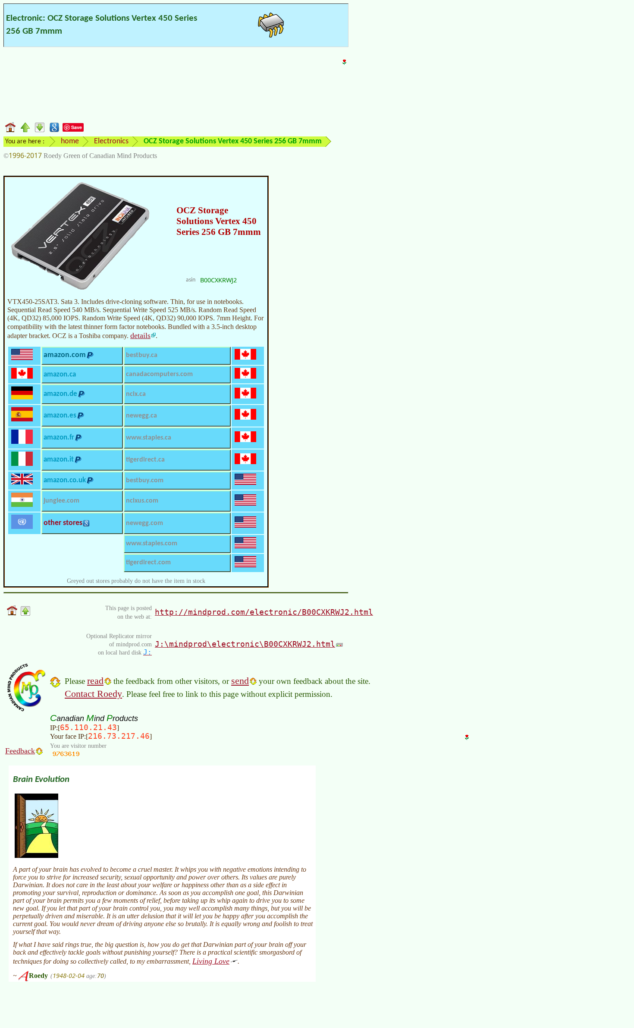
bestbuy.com (144, 480)
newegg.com (144, 523)
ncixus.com (142, 500)
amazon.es (60, 415)
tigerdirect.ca (145, 459)
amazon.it (59, 459)
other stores (63, 523)
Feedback (20, 750)
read (95, 680)
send (240, 680)
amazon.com (65, 355)
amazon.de (60, 394)
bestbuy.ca (141, 355)
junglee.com (61, 500)
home (70, 141)
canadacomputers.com (159, 374)
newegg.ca (141, 415)
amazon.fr (59, 437)
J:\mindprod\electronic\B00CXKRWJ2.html (245, 643)
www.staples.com (151, 543)
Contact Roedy (93, 693)
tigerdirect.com (148, 562)
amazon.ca (60, 374)
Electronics (111, 141)
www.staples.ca (148, 437)
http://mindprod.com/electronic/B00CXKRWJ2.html (264, 612)
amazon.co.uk (65, 480)
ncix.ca (136, 394)
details (140, 335)
